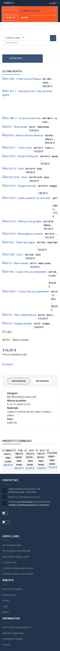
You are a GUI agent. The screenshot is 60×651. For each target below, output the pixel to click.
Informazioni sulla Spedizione (16, 627)
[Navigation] (56, 58)
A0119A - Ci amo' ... (53, 275)
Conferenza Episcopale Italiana (17, 568)
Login (5, 606)
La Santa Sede (9, 562)
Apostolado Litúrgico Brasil (15, 556)
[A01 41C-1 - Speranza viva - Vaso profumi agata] (29, 93)
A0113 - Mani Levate (40, 263)
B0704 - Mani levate (41, 461)
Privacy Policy (9, 594)
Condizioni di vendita (12, 638)
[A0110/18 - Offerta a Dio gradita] (22, 221)
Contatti (6, 644)
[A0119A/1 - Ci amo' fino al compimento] (25, 291)
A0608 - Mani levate (19, 461)
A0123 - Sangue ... (43, 323)
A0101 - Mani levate (39, 126)
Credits (5, 600)
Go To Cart (10, 17)
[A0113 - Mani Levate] (15, 263)
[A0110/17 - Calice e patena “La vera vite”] (26, 198)
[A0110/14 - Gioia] (13, 168)
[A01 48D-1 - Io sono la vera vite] (21, 118)
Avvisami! (7, 364)
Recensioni (42, 381)
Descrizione (19, 381)
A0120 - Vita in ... (46, 314)
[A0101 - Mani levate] (14, 127)
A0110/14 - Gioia (33, 168)
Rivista (5, 612)
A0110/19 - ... (51, 233)
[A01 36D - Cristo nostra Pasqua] (21, 79)
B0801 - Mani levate (52, 460)
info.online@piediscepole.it (27, 497)
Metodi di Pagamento (13, 633)
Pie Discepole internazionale (16, 550)
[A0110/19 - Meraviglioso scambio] (22, 234)
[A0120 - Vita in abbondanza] (19, 315)
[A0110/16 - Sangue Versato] (19, 186)
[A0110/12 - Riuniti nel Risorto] (20, 156)
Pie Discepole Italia (11, 545)
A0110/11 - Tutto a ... (44, 147)
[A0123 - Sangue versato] (17, 323)
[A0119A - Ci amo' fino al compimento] (24, 272)
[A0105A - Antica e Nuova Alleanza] (22, 135)
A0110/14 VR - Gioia (39, 177)
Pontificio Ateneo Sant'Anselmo (18, 573)
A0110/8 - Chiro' (33, 254)
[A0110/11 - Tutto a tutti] (17, 147)
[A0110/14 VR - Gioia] (14, 177)
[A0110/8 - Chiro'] (12, 254)
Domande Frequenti (12, 589)
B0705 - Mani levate (30, 461)
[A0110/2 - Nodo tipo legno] (18, 242)
